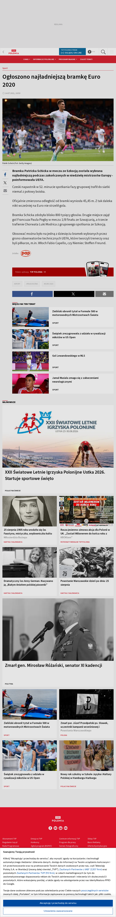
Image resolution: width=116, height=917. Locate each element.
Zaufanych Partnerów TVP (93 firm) (35, 873)
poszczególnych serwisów (95, 890)
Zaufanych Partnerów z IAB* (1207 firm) (80, 869)
